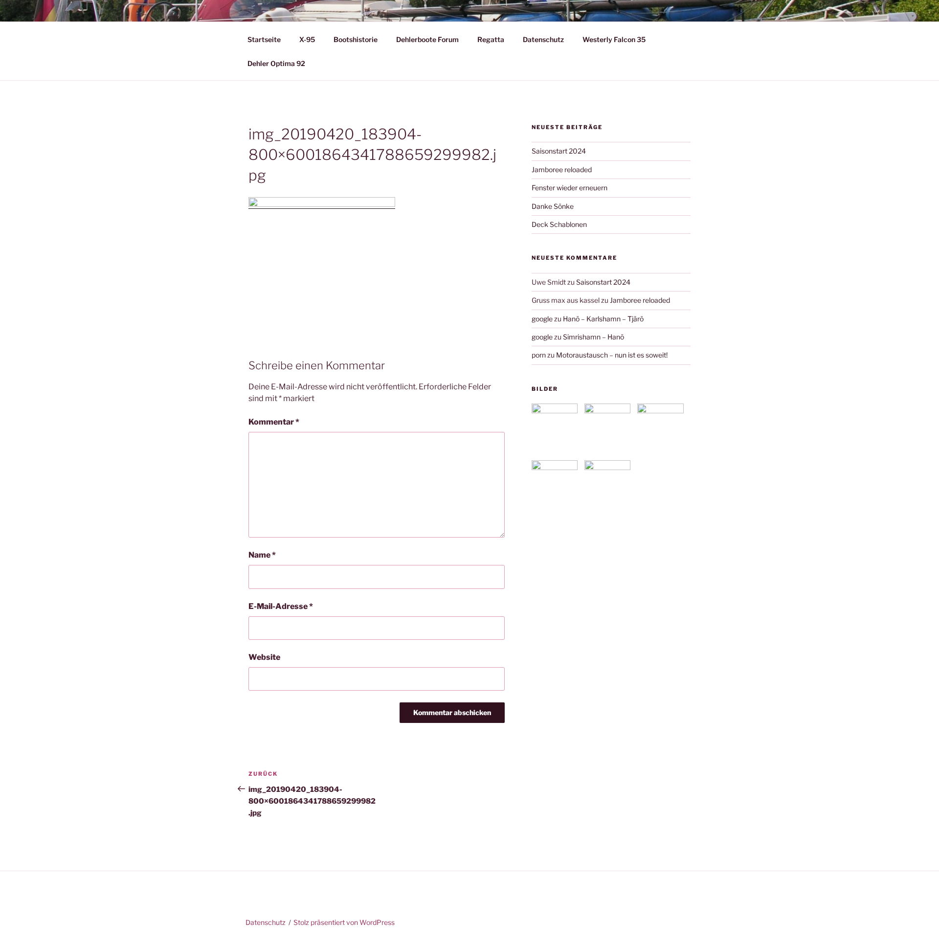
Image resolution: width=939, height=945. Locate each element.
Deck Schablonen (559, 224)
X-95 (307, 39)
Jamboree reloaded (562, 169)
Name (262, 555)
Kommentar (273, 422)
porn (539, 355)
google (542, 319)
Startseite (264, 39)
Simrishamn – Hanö (593, 337)
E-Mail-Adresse (280, 606)
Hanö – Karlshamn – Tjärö (603, 319)
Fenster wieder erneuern (569, 187)
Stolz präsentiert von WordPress (344, 922)
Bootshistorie (356, 39)
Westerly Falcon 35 (614, 39)
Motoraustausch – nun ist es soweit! (612, 355)
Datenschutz (543, 39)
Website (264, 657)
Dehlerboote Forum (427, 39)
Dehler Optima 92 (276, 63)
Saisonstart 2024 (559, 151)
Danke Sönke (553, 206)
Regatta (490, 39)
